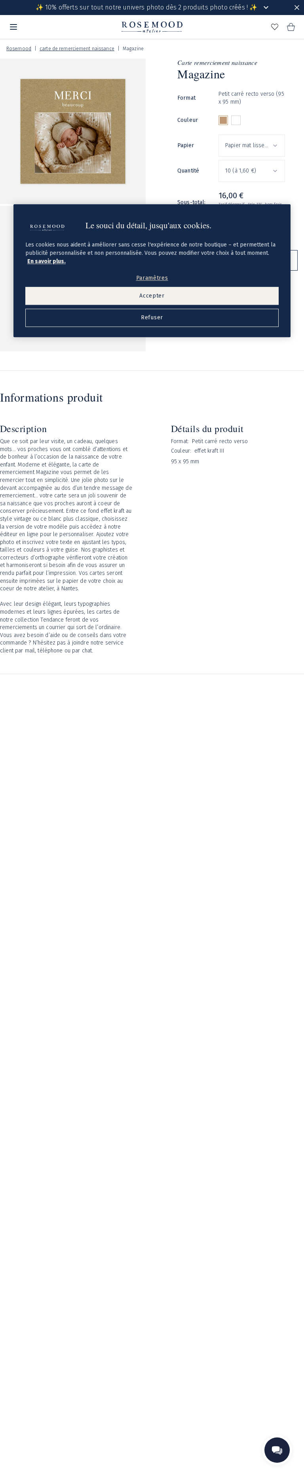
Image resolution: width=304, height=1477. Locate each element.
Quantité (188, 170)
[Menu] (13, 27)
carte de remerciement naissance (77, 48)
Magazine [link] (133, 48)
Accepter (152, 295)
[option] (223, 120)
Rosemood (18, 48)
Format (186, 98)
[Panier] (290, 27)
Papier (185, 145)
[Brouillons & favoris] (275, 27)
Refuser (152, 317)
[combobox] (251, 146)
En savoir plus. (46, 261)
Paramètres (152, 278)
